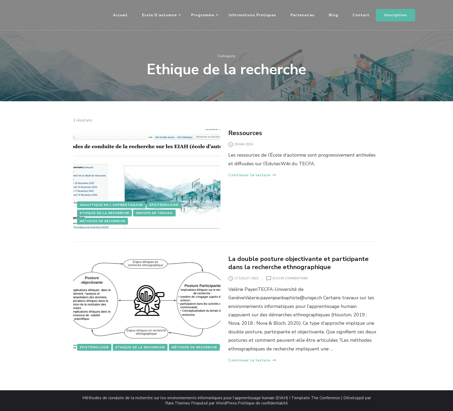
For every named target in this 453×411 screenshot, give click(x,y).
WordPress (226, 403)
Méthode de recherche (102, 221)
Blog (333, 15)
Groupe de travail (154, 213)
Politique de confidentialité (263, 403)
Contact (361, 15)
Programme (202, 15)
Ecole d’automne (159, 15)
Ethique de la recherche (104, 213)
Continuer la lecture (249, 175)
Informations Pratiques (252, 15)
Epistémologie (164, 205)
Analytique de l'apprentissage (111, 205)
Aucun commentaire (290, 278)
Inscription (395, 15)
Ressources (245, 133)
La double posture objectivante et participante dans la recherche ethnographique (298, 263)
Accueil (120, 15)
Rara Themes (177, 403)
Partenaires (302, 15)
